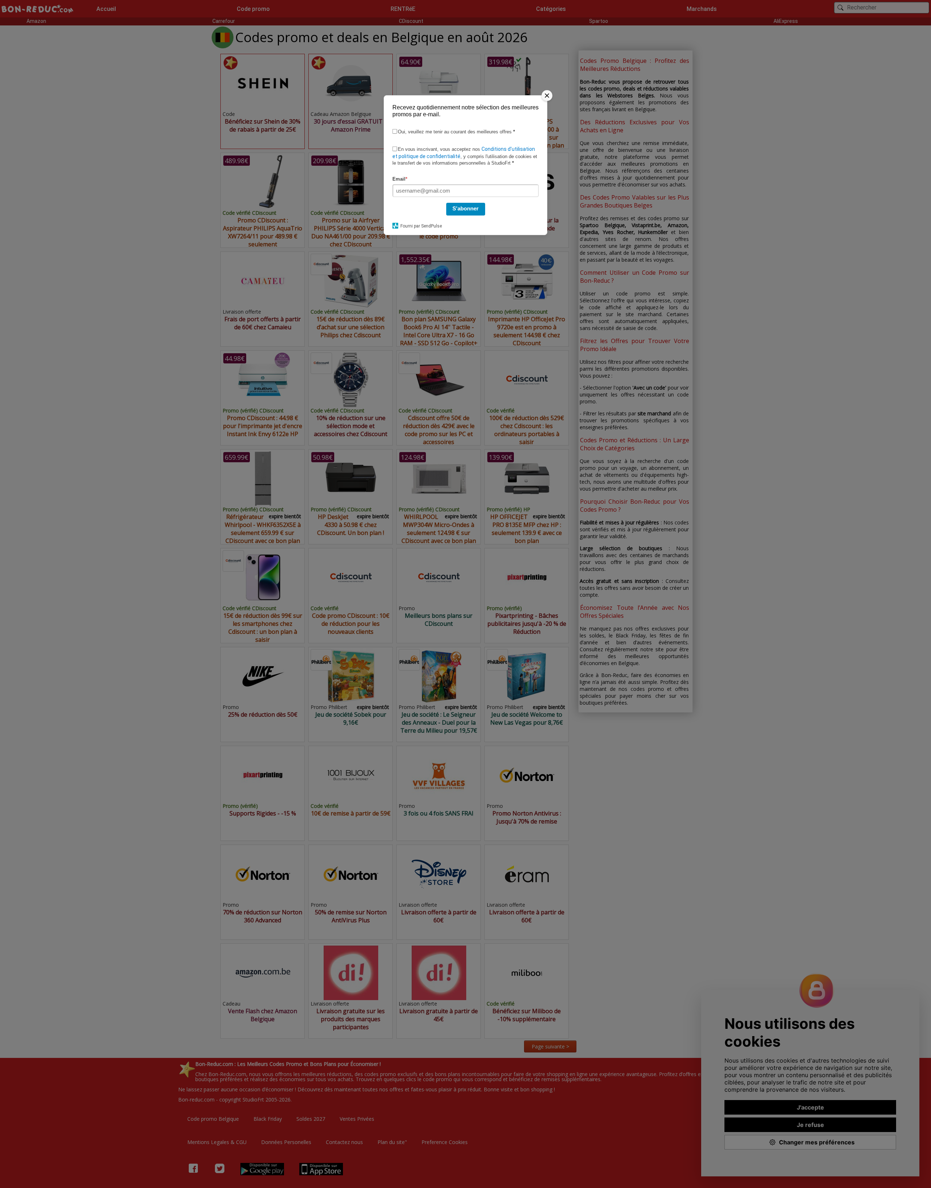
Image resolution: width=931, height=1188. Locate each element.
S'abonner (465, 208)
